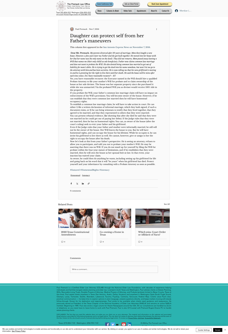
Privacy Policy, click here (136, 318)
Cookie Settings (204, 330)
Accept (217, 330)
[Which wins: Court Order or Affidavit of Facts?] (152, 218)
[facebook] (107, 324)
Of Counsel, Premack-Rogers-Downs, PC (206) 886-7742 (73, 14)
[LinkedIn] (129, 324)
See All (167, 204)
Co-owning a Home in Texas (112, 233)
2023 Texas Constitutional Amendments (75, 233)
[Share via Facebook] (71, 183)
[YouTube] (124, 324)
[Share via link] (89, 183)
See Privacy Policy (19, 331)
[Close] (225, 330)
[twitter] (113, 324)
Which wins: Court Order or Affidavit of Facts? (152, 233)
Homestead (75, 175)
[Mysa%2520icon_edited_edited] (118, 324)
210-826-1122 (65, 12)
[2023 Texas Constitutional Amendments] (75, 218)
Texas (58, 12)
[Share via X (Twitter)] (77, 183)
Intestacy (86, 175)
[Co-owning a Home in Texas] (114, 218)
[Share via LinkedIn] (83, 183)
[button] (113, 11)
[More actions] (156, 29)
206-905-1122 (85, 12)
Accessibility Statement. (153, 318)
